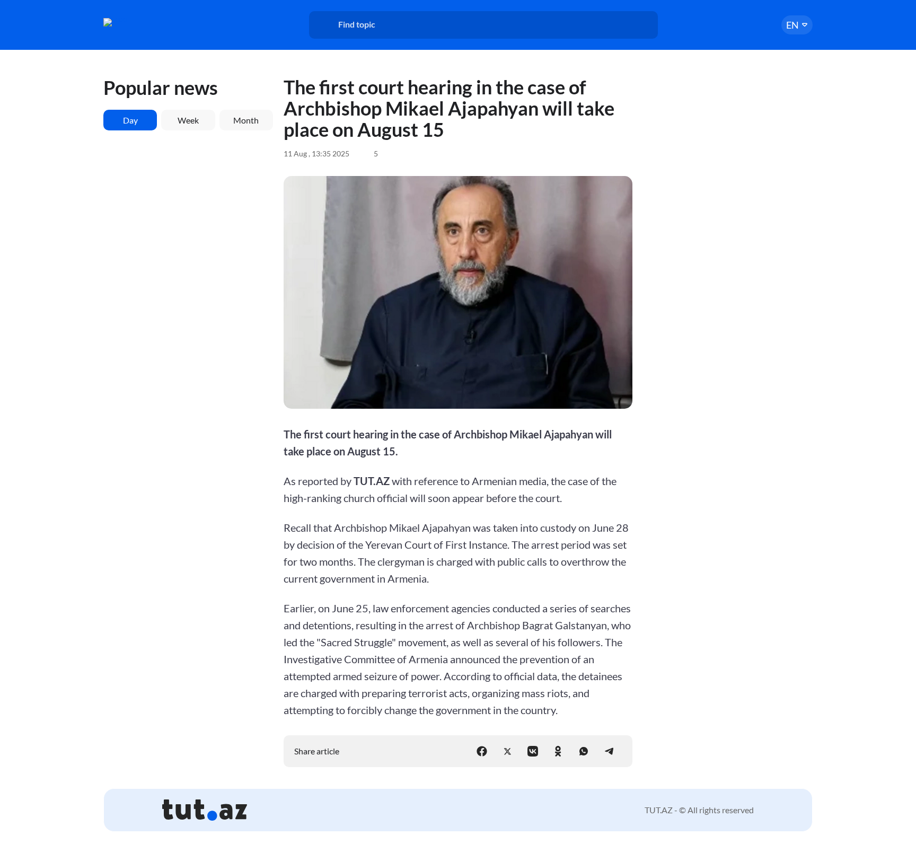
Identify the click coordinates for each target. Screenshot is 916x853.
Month (246, 120)
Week (188, 120)
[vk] (532, 751)
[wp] (583, 751)
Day (130, 120)
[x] (507, 751)
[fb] (482, 751)
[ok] (558, 751)
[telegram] (609, 751)
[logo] (144, 22)
